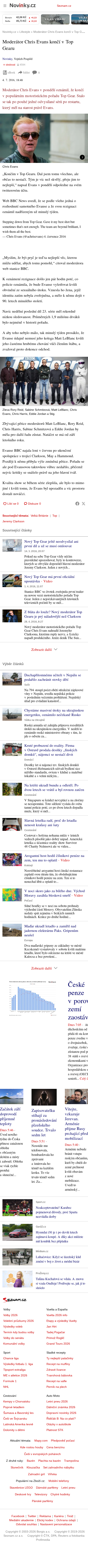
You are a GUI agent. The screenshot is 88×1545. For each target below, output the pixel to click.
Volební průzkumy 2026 (18, 1320)
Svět (27, 684)
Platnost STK (54, 1430)
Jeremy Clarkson (13, 521)
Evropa (28, 940)
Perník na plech (56, 1386)
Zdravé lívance (56, 1369)
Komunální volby (14, 1343)
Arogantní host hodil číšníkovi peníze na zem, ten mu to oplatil (54, 857)
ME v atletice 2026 (15, 1375)
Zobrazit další (41, 649)
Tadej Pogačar (55, 1332)
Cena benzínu (55, 1447)
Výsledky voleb (13, 1326)
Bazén (31, 1460)
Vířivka (52, 1474)
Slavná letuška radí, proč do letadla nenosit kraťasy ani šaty (50, 822)
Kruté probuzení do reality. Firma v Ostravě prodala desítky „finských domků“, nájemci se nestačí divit (50, 750)
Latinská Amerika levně (18, 1424)
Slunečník (17, 1467)
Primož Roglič (55, 1338)
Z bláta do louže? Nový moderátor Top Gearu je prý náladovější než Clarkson (53, 614)
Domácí (28, 759)
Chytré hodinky (60, 1494)
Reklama (45, 1516)
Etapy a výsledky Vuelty (61, 1320)
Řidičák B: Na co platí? (61, 1418)
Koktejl (28, 865)
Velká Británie (39, 515)
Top (54, 515)
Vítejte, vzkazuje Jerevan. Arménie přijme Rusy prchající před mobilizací (76, 1123)
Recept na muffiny (58, 1364)
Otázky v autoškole (58, 1424)
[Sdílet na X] (83, 504)
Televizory (40, 1494)
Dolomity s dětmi (14, 1430)
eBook (11, 72)
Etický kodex (45, 1520)
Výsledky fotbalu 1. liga (18, 1364)
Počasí (28, 900)
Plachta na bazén (49, 1460)
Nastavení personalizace (56, 1524)
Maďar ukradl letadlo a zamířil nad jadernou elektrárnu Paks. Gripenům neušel (51, 930)
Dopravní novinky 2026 (61, 1412)
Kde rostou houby (31, 1447)
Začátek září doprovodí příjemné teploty (10, 1116)
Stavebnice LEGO (21, 1487)
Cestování (30, 795)
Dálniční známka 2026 (60, 1407)
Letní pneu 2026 (57, 1401)
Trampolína (71, 1460)
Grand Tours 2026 (58, 1343)
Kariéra (59, 1516)
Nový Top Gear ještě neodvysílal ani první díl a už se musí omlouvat (51, 543)
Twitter (32, 1516)
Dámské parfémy (47, 1487)
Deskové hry (23, 1494)
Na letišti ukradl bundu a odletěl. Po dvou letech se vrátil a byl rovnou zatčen (54, 787)
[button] (44, 138)
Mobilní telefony (59, 1480)
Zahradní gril (36, 1474)
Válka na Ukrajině (34, 720)
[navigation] (5, 5)
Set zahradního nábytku (58, 1467)
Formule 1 (10, 1381)
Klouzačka (33, 1467)
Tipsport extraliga (14, 1369)
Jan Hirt (51, 1326)
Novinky (7, 59)
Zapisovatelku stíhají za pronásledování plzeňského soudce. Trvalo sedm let (44, 1123)
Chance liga (11, 1358)
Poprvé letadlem (13, 1407)
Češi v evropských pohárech (42, 1454)
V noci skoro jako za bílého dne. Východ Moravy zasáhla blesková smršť (54, 893)
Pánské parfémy (42, 1501)
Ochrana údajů (66, 1520)
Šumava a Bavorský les (18, 1412)
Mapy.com (41, 1440)
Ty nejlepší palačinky (59, 1358)
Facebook (17, 1516)
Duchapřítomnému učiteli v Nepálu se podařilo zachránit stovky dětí (52, 677)
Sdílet (26, 72)
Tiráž (70, 1516)
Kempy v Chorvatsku (16, 1401)
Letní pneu (68, 1487)
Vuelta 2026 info (56, 1315)
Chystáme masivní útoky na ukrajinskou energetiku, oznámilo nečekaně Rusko (54, 712)
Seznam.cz (64, 5)
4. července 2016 (55, 236)
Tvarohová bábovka (59, 1375)
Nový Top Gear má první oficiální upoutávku (49, 578)
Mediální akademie (21, 1520)
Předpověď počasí (63, 1440)
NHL (6, 1386)
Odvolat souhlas (26, 1524)
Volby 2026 (10, 1315)
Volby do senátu (13, 1338)
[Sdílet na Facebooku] (77, 504)
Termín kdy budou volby (18, 1332)
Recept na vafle (56, 1381)
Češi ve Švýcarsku (15, 1418)
